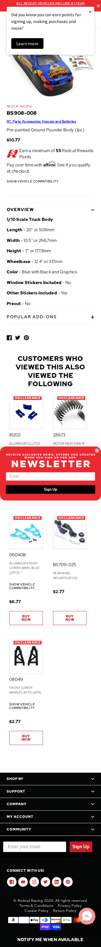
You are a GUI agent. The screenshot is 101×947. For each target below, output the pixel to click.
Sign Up (51, 489)
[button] (87, 916)
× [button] (90, 11)
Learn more (27, 43)
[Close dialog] (97, 450)
